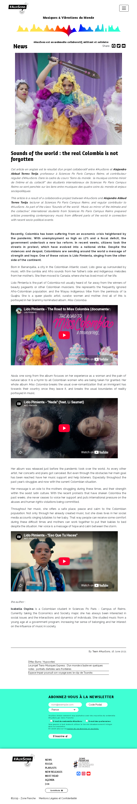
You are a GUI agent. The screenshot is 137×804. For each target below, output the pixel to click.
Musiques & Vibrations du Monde (68, 17)
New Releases (53, 771)
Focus (48, 763)
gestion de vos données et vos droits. (82, 729)
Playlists (50, 767)
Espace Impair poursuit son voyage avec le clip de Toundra (60, 672)
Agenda (49, 779)
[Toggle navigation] (124, 8)
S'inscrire (59, 736)
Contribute (55, 790)
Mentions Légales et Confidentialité (58, 798)
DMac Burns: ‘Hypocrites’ (41, 661)
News (20, 46)
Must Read (51, 775)
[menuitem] (47, 784)
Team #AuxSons (101, 651)
